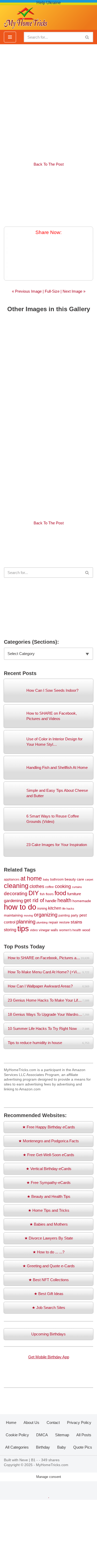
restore (64, 922)
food (60, 893)
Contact (53, 1422)
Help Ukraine (48, 3)
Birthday (43, 1447)
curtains (77, 886)
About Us (31, 1422)
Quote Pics (82, 1447)
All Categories (17, 1447)
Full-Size (52, 291)
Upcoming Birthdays (48, 1334)
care (80, 879)
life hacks (68, 908)
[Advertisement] (48, 100)
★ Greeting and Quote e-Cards (49, 1266)
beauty (70, 879)
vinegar (44, 930)
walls (54, 930)
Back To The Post (49, 164)
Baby (61, 1447)
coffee (49, 886)
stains (76, 921)
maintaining (13, 915)
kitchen (54, 908)
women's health (70, 930)
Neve (23, 1460)
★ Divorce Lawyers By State (48, 1238)
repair (53, 922)
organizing (45, 915)
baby (46, 879)
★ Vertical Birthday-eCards (48, 1168)
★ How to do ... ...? (48, 1252)
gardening (13, 900)
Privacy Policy (79, 1422)
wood (86, 930)
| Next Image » (72, 291)
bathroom (57, 879)
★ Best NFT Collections (48, 1280)
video (34, 930)
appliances (11, 879)
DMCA (42, 1435)
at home (31, 878)
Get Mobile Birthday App (48, 1357)
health (64, 900)
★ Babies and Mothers (48, 1224)
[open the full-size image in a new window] (48, 197)
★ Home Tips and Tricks (48, 1210)
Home (11, 1422)
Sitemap (62, 1435)
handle (50, 901)
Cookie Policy (17, 1435)
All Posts (83, 1435)
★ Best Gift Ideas (48, 1293)
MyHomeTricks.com (52, 1465)
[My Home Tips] (25, 16)
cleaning (16, 885)
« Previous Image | (28, 291)
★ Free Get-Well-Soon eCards (48, 1155)
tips (23, 928)
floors (50, 894)
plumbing (42, 922)
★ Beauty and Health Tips (48, 1196)
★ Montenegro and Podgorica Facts (48, 1141)
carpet (89, 879)
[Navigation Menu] (10, 37)
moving (28, 915)
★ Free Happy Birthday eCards (48, 1127)
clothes (36, 886)
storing (10, 930)
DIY (33, 893)
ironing (42, 908)
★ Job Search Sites (48, 1307)
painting (64, 915)
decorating (15, 893)
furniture (74, 894)
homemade (81, 901)
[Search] (87, 37)
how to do (20, 907)
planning (25, 921)
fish (42, 894)
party (74, 915)
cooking (63, 886)
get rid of (34, 900)
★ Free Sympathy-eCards (48, 1182)
